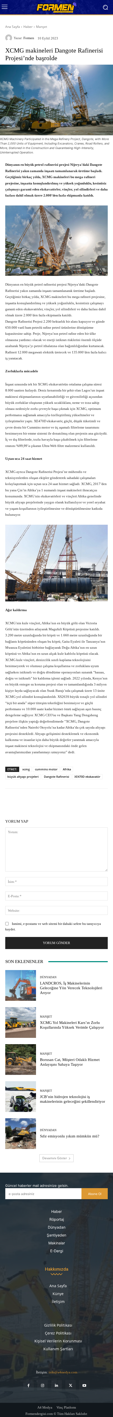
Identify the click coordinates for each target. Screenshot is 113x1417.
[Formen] (9, 37)
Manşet (41, 26)
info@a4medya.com (63, 1372)
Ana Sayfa (12, 26)
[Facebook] (28, 1385)
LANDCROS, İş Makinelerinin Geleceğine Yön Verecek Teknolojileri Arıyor (71, 988)
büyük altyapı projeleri (23, 777)
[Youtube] (84, 1385)
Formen (28, 38)
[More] (89, 801)
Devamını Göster (54, 1158)
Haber (28, 26)
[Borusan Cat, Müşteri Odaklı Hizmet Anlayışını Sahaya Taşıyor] (20, 1059)
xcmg (26, 769)
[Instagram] (42, 1385)
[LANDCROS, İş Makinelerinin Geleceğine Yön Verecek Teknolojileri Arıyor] (20, 985)
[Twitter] (70, 1385)
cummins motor (46, 769)
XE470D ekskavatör (87, 777)
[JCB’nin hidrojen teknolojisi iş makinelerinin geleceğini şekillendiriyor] (20, 1096)
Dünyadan (48, 977)
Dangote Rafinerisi (56, 777)
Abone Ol (94, 1194)
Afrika (67, 769)
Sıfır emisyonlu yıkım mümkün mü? (69, 1136)
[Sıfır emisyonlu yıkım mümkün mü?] (20, 1133)
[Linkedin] (56, 1385)
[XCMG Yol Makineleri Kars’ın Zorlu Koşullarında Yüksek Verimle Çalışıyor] (20, 1022)
